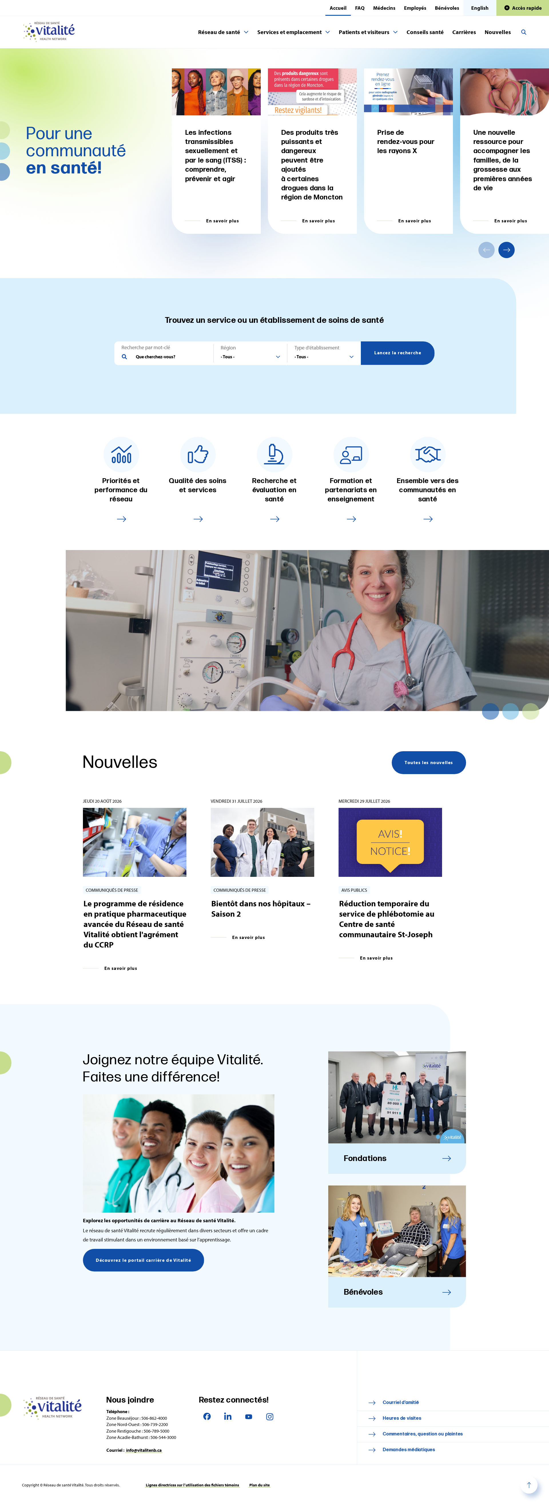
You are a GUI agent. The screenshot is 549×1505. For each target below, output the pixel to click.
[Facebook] (207, 1416)
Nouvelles (498, 31)
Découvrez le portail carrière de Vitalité (143, 1260)
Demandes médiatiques (409, 1450)
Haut (529, 1485)
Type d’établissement (317, 348)
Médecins (384, 8)
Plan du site (259, 1485)
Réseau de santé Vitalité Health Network (51, 32)
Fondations (365, 1158)
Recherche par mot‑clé (146, 347)
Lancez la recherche (397, 352)
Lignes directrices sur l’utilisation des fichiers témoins (192, 1485)
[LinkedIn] (228, 1416)
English (480, 8)
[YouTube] (249, 1416)
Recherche (523, 32)
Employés (415, 8)
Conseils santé (425, 31)
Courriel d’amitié (401, 1402)
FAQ (360, 8)
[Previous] (486, 250)
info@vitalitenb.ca (144, 1450)
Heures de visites (402, 1418)
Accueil (338, 8)
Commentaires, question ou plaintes (423, 1434)
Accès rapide (527, 8)
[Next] (506, 250)
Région (228, 348)
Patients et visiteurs (364, 31)
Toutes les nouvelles (429, 762)
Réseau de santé (219, 31)
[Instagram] (270, 1416)
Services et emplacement (289, 31)
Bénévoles (447, 8)
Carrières (464, 31)
